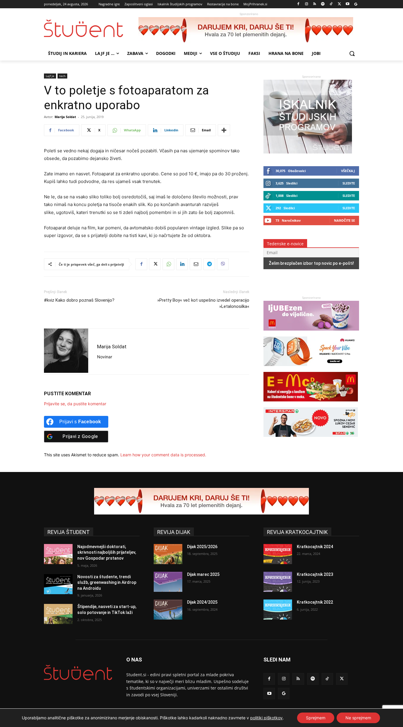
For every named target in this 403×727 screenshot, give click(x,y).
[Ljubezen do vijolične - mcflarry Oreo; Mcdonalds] (311, 333)
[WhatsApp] (168, 264)
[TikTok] (331, 4)
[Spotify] (323, 4)
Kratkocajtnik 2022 (315, 602)
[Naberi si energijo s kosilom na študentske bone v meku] (310, 404)
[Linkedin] (182, 264)
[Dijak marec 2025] (168, 582)
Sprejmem (315, 717)
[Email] (196, 264)
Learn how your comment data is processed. (163, 454)
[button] (352, 53)
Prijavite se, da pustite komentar (75, 403)
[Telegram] (209, 264)
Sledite (349, 183)
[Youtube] (347, 4)
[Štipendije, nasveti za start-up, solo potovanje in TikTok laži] (58, 614)
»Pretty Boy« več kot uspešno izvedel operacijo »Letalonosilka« (203, 303)
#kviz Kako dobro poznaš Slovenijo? (79, 300)
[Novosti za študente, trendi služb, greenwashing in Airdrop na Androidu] (58, 584)
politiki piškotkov (266, 717)
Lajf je (50, 76)
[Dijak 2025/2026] (168, 554)
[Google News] (355, 4)
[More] (224, 130)
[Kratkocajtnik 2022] (277, 609)
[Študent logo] (91, 28)
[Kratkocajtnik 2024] (277, 554)
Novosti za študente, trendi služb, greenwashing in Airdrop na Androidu (106, 582)
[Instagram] (306, 4)
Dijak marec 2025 (203, 574)
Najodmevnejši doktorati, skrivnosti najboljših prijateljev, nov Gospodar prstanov (106, 552)
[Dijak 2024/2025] (168, 609)
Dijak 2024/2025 (202, 602)
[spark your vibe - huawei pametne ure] (310, 369)
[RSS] (314, 4)
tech (62, 76)
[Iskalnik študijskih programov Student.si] (307, 152)
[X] (339, 4)
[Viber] (223, 264)
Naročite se (344, 220)
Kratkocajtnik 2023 (315, 574)
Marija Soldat (65, 117)
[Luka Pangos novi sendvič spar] (310, 439)
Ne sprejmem (358, 717)
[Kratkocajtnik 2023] (277, 582)
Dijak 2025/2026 (202, 546)
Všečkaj (348, 171)
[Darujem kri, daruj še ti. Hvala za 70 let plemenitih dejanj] (248, 30)
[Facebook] (298, 4)
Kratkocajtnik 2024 (315, 546)
